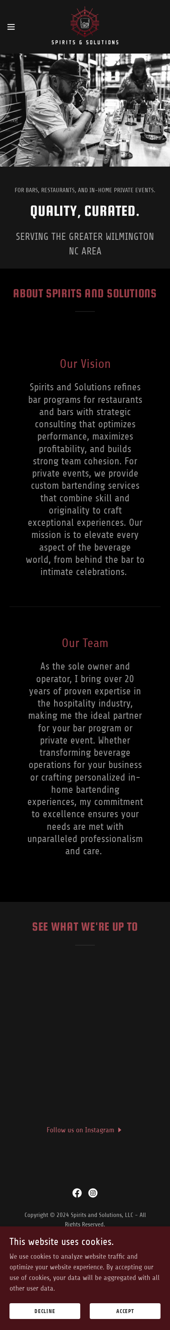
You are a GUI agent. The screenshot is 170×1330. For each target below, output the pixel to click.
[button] (15, 27)
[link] (85, 26)
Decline (45, 1311)
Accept (125, 1311)
